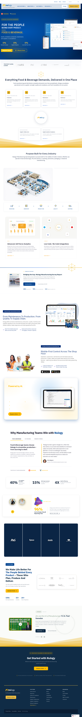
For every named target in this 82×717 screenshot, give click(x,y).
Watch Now (39, 630)
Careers (48, 693)
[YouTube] (41, 637)
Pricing (64, 6)
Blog (64, 691)
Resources (47, 6)
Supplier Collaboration (34, 699)
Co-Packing (28, 438)
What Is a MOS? (66, 697)
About (47, 691)
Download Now (28, 284)
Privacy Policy (8, 711)
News (60, 1)
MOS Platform (21, 6)
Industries (30, 6)
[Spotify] (44, 637)
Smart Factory (33, 691)
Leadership (48, 695)
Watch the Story (54, 513)
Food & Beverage (16, 438)
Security (19, 711)
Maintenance (32, 697)
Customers (39, 6)
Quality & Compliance (34, 695)
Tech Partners (49, 697)
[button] (12, 311)
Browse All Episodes (52, 630)
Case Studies (65, 693)
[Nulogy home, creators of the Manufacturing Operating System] (10, 690)
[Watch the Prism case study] (12, 511)
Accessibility (14, 711)
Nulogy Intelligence (34, 703)
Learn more (9, 105)
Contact (64, 1)
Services (56, 1)
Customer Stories (11, 590)
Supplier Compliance (34, 701)
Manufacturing (38, 438)
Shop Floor (32, 693)
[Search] (78, 1)
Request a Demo (74, 6)
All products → (33, 705)
